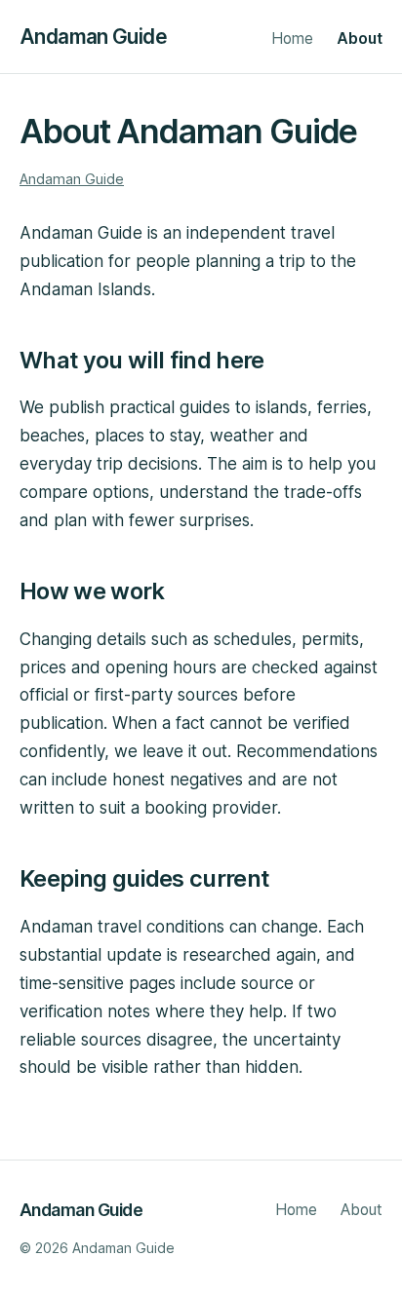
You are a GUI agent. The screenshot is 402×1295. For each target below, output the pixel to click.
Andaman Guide (93, 36)
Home (292, 38)
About (359, 38)
